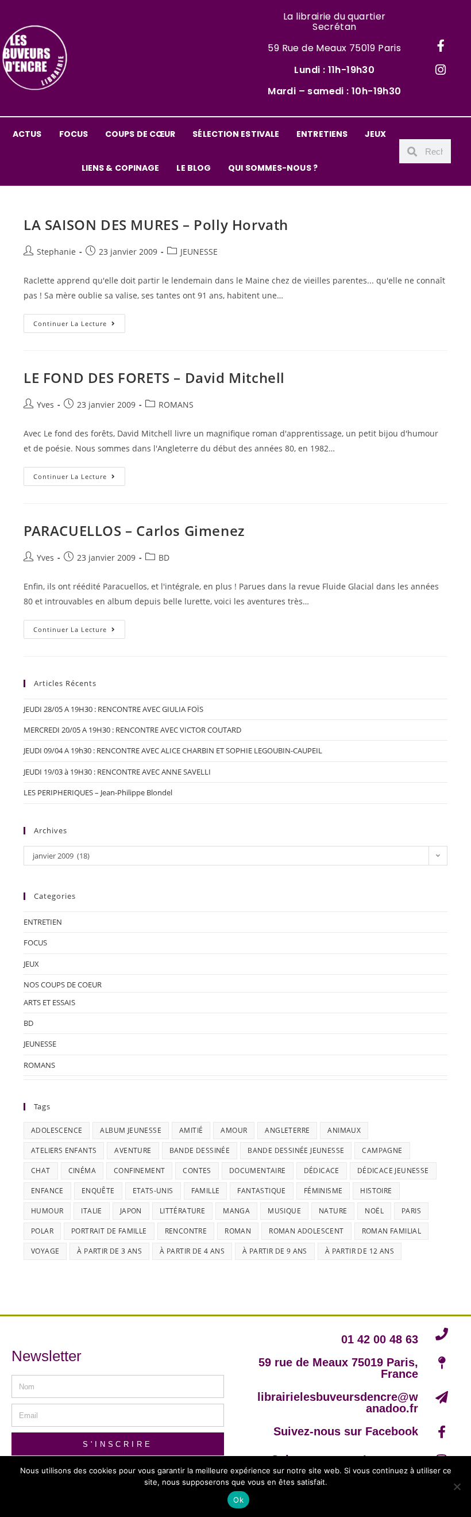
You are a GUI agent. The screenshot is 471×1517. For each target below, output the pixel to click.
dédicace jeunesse (393, 1170)
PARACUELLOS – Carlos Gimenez (134, 530)
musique (284, 1211)
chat (41, 1170)
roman (238, 1231)
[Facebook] (440, 46)
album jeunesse (130, 1130)
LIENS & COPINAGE (121, 168)
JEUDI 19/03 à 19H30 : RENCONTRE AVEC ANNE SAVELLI (117, 772)
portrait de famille (109, 1231)
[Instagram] (440, 70)
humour (47, 1211)
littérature (182, 1211)
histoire (376, 1191)
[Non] (456, 1486)
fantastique (261, 1191)
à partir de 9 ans (274, 1251)
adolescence (56, 1130)
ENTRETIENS (322, 134)
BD (164, 557)
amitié (191, 1130)
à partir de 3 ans (109, 1251)
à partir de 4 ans (192, 1251)
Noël (374, 1211)
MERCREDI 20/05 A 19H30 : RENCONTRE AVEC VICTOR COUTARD (132, 730)
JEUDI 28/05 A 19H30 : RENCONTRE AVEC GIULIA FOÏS (113, 709)
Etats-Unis (153, 1191)
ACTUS (27, 134)
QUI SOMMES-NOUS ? (273, 168)
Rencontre (186, 1231)
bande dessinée (199, 1150)
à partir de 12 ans (359, 1251)
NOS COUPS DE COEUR (63, 984)
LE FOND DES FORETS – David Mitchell (154, 377)
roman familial (392, 1231)
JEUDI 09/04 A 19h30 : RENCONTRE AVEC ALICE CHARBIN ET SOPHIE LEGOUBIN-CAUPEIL (173, 750)
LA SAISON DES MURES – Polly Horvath (156, 224)
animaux (344, 1130)
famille (205, 1191)
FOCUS (73, 134)
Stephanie (56, 251)
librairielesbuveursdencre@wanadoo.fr (337, 1402)
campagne (382, 1150)
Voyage (45, 1251)
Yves (45, 404)
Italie (91, 1211)
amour (234, 1130)
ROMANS (176, 404)
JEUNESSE (199, 251)
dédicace (321, 1170)
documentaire (257, 1170)
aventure (132, 1150)
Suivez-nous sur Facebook (345, 1431)
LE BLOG (193, 168)
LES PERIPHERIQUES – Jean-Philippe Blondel (98, 792)
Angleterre (287, 1130)
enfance (47, 1191)
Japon (131, 1211)
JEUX (375, 134)
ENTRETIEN (43, 922)
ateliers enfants (63, 1150)
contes (197, 1170)
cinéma (82, 1170)
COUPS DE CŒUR (140, 134)
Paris (411, 1211)
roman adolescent (306, 1231)
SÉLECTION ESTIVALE (235, 134)
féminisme (323, 1191)
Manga (236, 1211)
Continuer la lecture (79, 321)
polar (42, 1231)
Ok (238, 1499)
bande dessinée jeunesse (296, 1150)
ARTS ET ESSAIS (49, 1002)
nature (333, 1211)
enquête (98, 1191)
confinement (139, 1170)
